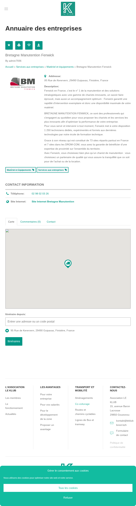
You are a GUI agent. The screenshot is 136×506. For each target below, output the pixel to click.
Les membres (13, 397)
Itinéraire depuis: (15, 314)
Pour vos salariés (50, 404)
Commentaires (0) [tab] (30, 221)
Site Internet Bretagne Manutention (53, 201)
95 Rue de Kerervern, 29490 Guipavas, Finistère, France (43, 330)
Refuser (68, 497)
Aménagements (84, 397)
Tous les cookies (68, 487)
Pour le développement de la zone (49, 415)
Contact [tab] (51, 221)
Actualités (10, 414)
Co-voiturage (82, 404)
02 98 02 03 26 (40, 193)
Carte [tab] (11, 221)
